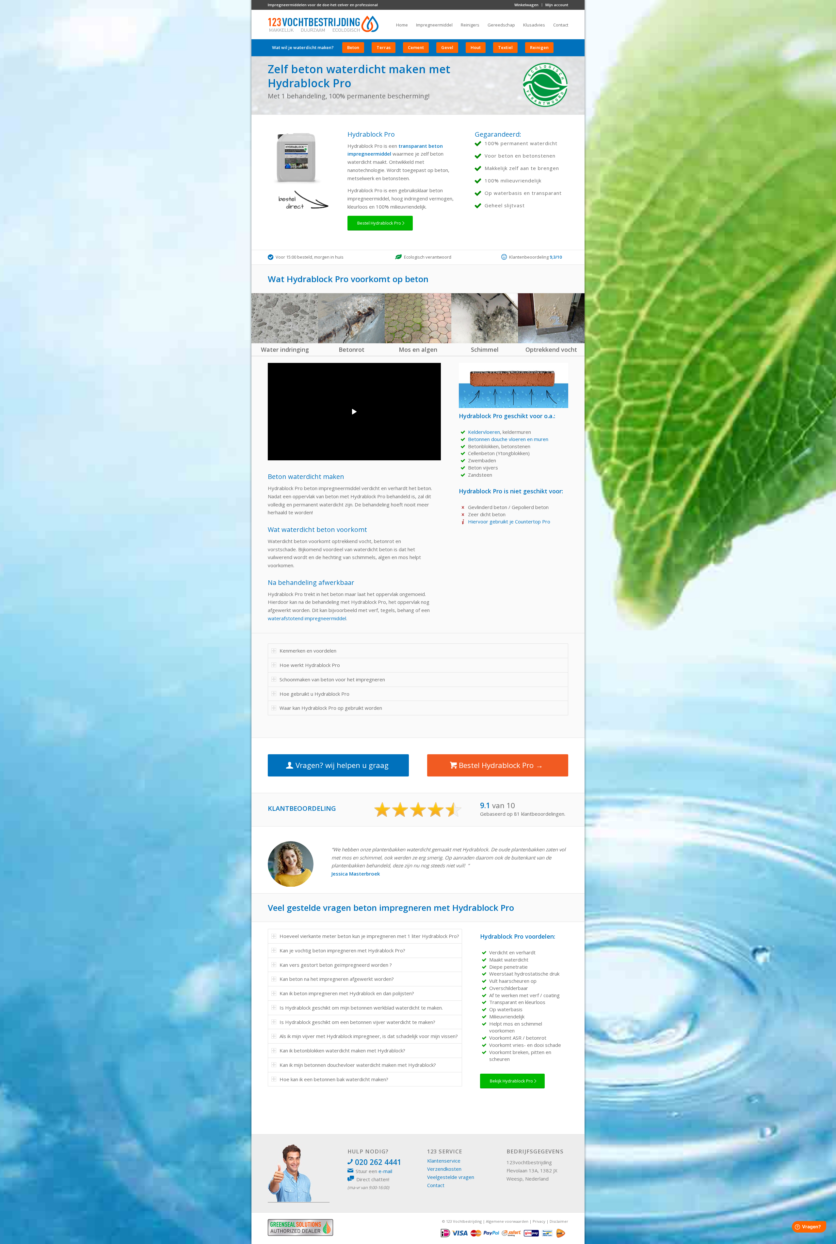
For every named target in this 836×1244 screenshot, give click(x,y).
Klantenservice (443, 1160)
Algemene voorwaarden (507, 1221)
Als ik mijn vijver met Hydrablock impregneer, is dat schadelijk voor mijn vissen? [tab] (369, 1036)
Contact (560, 25)
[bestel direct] (301, 200)
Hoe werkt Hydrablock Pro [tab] (310, 665)
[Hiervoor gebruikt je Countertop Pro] (463, 521)
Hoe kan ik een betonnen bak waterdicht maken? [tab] (334, 1079)
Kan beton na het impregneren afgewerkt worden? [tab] (337, 979)
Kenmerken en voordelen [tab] (308, 650)
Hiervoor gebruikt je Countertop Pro (509, 521)
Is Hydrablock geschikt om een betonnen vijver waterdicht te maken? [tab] (357, 1022)
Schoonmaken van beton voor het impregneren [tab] (332, 679)
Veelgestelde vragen (450, 1177)
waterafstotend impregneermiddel (307, 618)
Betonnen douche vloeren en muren (508, 439)
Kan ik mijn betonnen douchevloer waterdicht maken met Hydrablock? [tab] (358, 1065)
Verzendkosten (444, 1169)
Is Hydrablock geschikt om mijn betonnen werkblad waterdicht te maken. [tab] (361, 1007)
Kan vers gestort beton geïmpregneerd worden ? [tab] (336, 965)
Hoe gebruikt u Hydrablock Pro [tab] (314, 693)
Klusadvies (534, 25)
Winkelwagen (526, 4)
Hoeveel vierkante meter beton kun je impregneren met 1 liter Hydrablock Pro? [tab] (369, 936)
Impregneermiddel (434, 25)
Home (402, 25)
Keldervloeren (484, 432)
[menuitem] (526, 5)
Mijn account (556, 4)
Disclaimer (559, 1221)
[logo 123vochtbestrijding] (323, 24)
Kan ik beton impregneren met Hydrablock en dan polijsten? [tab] (347, 993)
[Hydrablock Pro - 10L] (296, 159)
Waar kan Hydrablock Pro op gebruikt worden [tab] (331, 708)
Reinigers (470, 25)
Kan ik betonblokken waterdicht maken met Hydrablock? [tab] (342, 1050)
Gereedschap (501, 25)
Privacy (539, 1221)
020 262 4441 (378, 1162)
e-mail (385, 1171)
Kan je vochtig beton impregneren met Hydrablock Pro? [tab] (342, 950)
